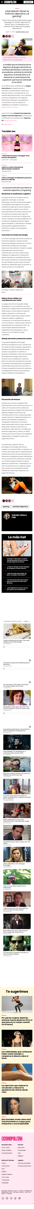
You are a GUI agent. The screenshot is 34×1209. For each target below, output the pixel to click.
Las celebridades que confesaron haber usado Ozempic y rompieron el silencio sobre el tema (17, 1055)
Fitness (17, 8)
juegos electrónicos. (10, 120)
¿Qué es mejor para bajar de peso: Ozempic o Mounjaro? (17, 574)
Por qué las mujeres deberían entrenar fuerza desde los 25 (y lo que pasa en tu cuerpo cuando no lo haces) (17, 1021)
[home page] (10, 2)
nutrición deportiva (20, 506)
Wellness (4, 154)
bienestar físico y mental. (10, 107)
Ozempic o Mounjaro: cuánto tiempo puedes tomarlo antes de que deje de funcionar (17, 560)
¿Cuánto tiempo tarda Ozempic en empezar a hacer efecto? (18, 567)
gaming (6, 506)
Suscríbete (28, 2)
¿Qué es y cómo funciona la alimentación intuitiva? (12, 168)
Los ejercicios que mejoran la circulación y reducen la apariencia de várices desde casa (15, 1088)
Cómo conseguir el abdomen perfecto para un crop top (17, 179)
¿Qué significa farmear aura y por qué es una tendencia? (17, 588)
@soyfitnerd (8, 124)
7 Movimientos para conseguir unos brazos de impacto (15, 156)
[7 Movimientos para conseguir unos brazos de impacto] (17, 142)
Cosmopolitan (13, 159)
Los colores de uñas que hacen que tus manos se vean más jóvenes (17, 581)
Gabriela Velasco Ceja (22, 32)
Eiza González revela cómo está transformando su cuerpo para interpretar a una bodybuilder (16, 1121)
